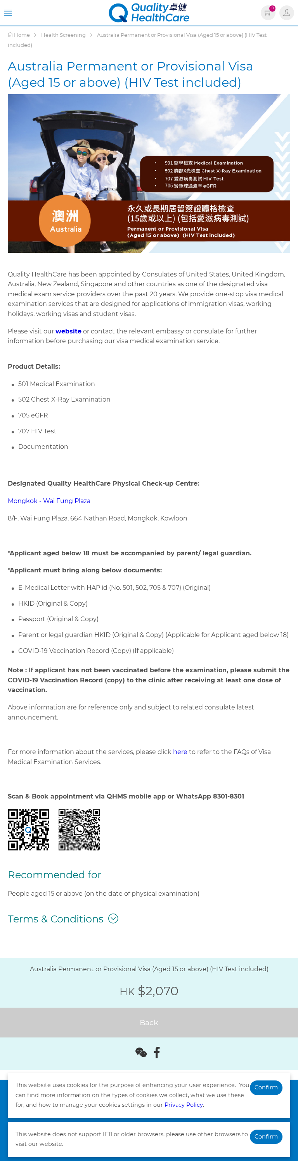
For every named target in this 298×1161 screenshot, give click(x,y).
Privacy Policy (184, 1104)
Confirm (266, 1087)
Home (21, 35)
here (180, 752)
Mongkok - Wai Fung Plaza (49, 501)
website (68, 331)
